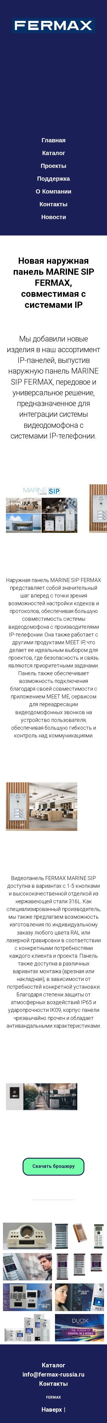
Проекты (53, 166)
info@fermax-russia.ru (53, 1374)
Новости (53, 217)
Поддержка (53, 178)
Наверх (52, 1409)
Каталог (53, 153)
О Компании (53, 191)
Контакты (53, 204)
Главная (54, 140)
